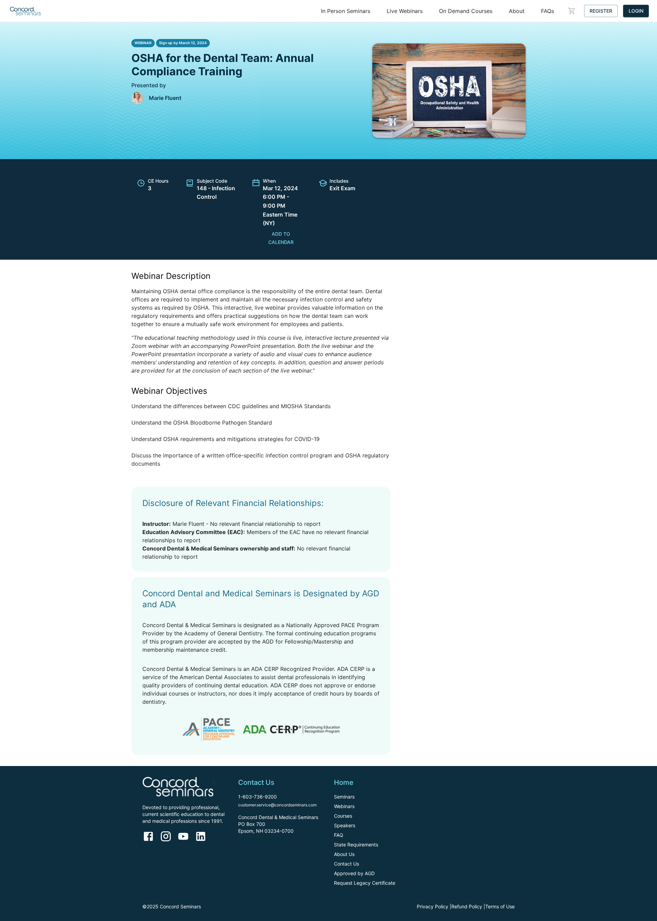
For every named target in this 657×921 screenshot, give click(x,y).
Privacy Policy (432, 906)
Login (636, 11)
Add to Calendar (281, 238)
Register (601, 11)
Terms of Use (500, 906)
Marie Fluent (165, 97)
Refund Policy (466, 906)
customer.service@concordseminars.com (277, 804)
